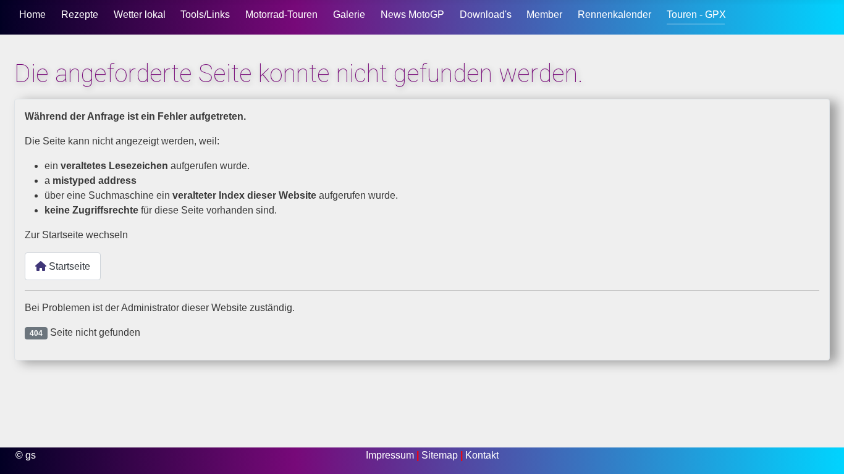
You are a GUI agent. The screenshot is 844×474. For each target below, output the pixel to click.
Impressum (391, 455)
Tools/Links (205, 14)
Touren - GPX (696, 14)
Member (544, 14)
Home (32, 14)
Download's (486, 14)
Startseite (68, 266)
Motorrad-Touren (281, 14)
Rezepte (79, 14)
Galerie (349, 14)
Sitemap (440, 455)
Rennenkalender (614, 14)
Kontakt (482, 455)
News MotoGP (412, 14)
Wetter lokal (140, 14)
